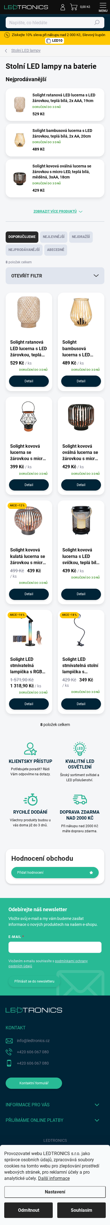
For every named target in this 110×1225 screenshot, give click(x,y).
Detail (29, 381)
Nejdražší (81, 237)
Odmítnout (28, 1210)
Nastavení (55, 1192)
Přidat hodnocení (30, 873)
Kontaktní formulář (34, 1083)
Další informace (54, 1178)
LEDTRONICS (55, 1140)
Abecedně (55, 250)
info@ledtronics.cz (33, 1040)
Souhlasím (81, 1210)
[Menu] (103, 7)
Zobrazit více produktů (55, 211)
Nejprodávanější (24, 250)
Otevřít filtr (26, 276)
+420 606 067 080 (33, 1052)
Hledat (97, 23)
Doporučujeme (22, 237)
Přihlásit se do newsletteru (34, 981)
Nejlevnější (54, 237)
